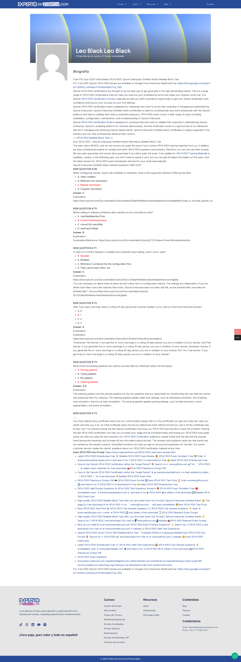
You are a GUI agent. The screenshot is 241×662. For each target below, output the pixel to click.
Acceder (210, 4)
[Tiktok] (20, 624)
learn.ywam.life (194, 561)
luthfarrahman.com (140, 561)
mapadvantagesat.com (117, 561)
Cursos (120, 4)
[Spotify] (44, 624)
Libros (135, 4)
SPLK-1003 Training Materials (191, 153)
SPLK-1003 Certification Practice (98, 98)
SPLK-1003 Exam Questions (92, 557)
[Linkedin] (32, 624)
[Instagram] (26, 624)
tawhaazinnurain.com (140, 565)
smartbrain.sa (158, 561)
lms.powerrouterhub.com (91, 561)
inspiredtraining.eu (175, 561)
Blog (166, 4)
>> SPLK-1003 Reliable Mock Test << (93, 137)
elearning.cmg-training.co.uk (114, 565)
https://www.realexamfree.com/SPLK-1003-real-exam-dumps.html (140, 452)
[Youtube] (38, 624)
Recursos (151, 4)
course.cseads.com (88, 565)
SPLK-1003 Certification (136, 436)
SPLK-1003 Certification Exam (97, 122)
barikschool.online (162, 565)
